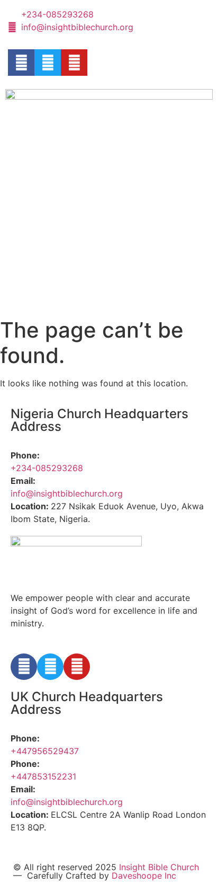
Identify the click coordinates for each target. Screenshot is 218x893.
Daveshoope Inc (144, 875)
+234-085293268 (47, 468)
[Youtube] (74, 62)
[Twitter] (47, 62)
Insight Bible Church (159, 867)
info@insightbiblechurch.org (67, 493)
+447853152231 (43, 776)
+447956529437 (45, 751)
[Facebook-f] (21, 62)
